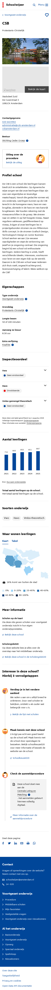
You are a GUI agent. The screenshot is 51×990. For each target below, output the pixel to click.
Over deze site (9, 971)
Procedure (10, 900)
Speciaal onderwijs (14, 949)
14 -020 (10, 884)
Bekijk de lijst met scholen (25, 714)
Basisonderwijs (12, 935)
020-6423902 (9, 122)
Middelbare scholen (15, 905)
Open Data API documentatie (17, 986)
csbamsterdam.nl (10, 129)
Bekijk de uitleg (14, 163)
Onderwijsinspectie (31, 421)
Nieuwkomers (12, 959)
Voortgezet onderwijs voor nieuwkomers (25, 919)
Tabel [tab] (15, 541)
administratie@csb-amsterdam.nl (18, 125)
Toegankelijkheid (11, 976)
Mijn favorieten (12, 909)
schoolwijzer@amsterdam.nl (20, 880)
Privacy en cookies (11, 981)
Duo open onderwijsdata (16, 482)
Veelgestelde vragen (15, 914)
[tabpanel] (25, 570)
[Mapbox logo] (9, 90)
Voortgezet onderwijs (15, 15)
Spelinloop (10, 954)
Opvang (9, 944)
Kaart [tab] (5, 541)
